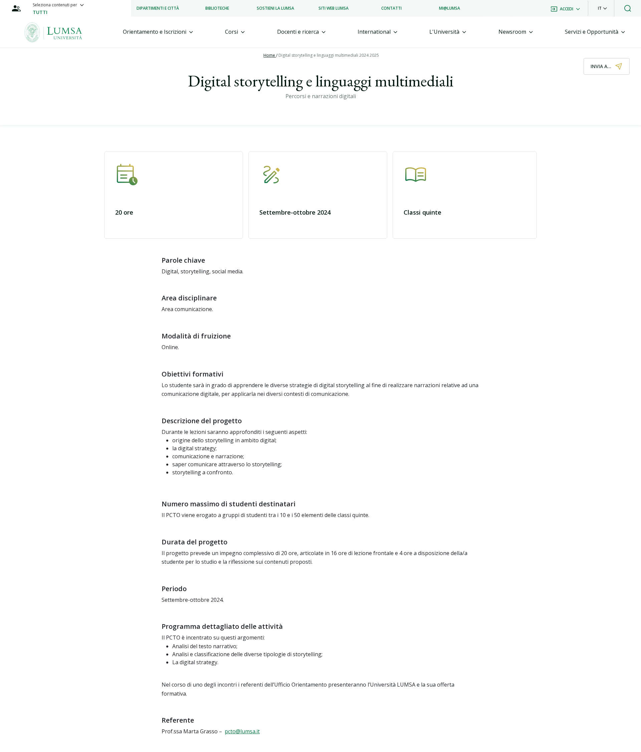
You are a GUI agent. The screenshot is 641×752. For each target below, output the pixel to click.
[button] (602, 8)
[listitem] (157, 8)
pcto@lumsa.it (242, 731)
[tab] (158, 32)
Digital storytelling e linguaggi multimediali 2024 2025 (328, 55)
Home (269, 55)
